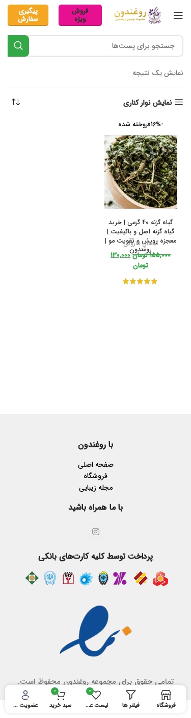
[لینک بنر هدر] (95, 359)
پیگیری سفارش (28, 15)
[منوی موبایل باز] (178, 15)
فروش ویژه (80, 15)
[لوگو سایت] (137, 14)
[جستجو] (18, 46)
